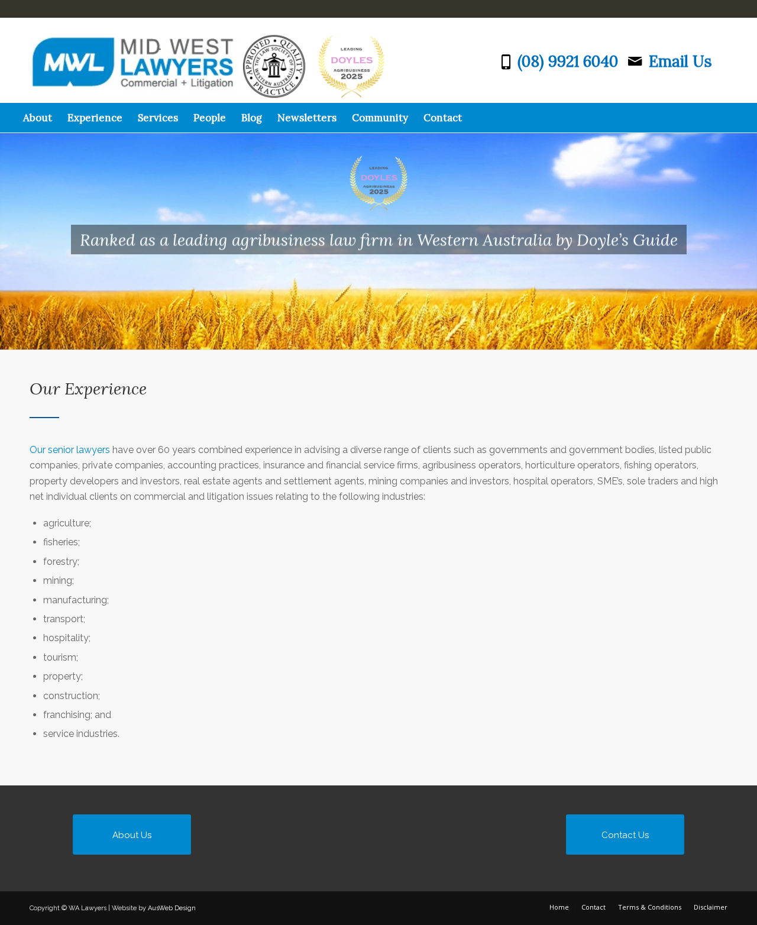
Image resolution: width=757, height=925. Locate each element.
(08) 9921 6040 (567, 61)
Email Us (680, 61)
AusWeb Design (172, 908)
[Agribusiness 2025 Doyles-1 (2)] (252, 60)
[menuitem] (37, 117)
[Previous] (10, 229)
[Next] (746, 229)
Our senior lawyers (70, 449)
